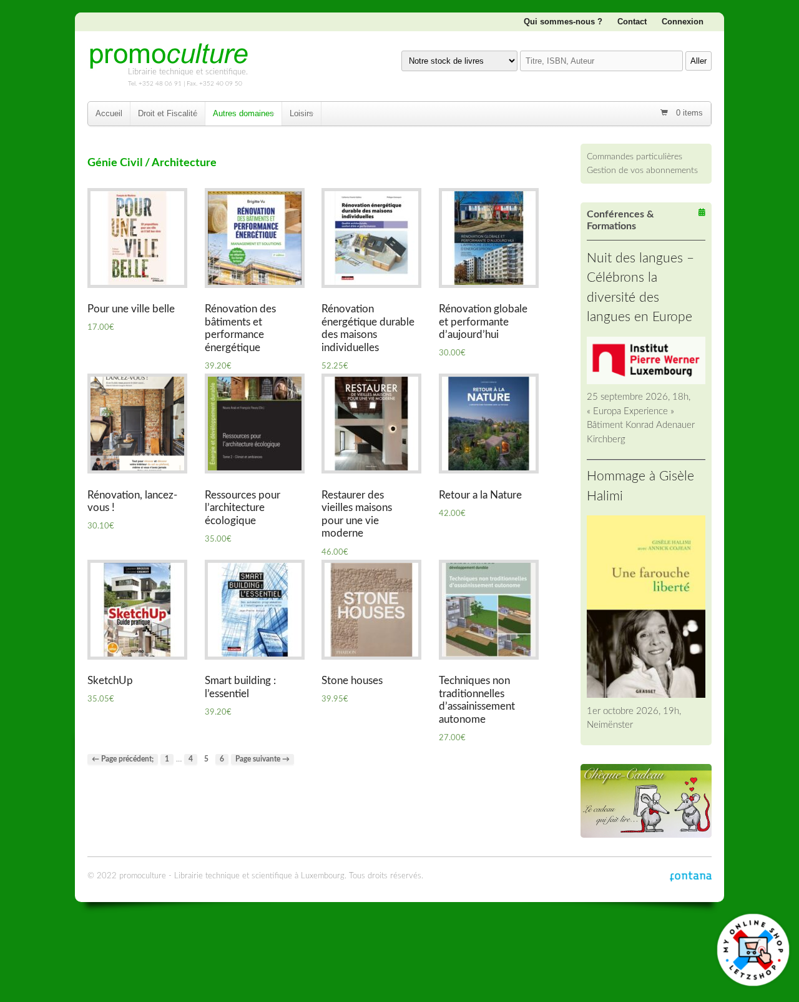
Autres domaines (243, 113)
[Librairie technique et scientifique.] (168, 64)
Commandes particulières (634, 156)
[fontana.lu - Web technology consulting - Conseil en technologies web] (691, 876)
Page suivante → (262, 759)
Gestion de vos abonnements (642, 170)
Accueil (109, 113)
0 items (688, 112)
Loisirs (301, 113)
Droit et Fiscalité (167, 113)
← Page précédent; (123, 759)
